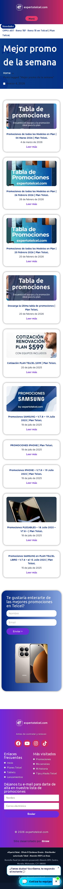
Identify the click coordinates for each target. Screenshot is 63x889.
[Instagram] (36, 743)
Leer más (31, 146)
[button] (40, 881)
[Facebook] (18, 743)
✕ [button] (56, 881)
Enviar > (18, 631)
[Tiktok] (44, 743)
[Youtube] (27, 743)
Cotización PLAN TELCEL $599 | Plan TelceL (31, 363)
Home (6, 73)
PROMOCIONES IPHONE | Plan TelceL (31, 445)
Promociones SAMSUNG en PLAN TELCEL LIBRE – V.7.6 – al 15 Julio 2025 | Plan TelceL (31, 559)
